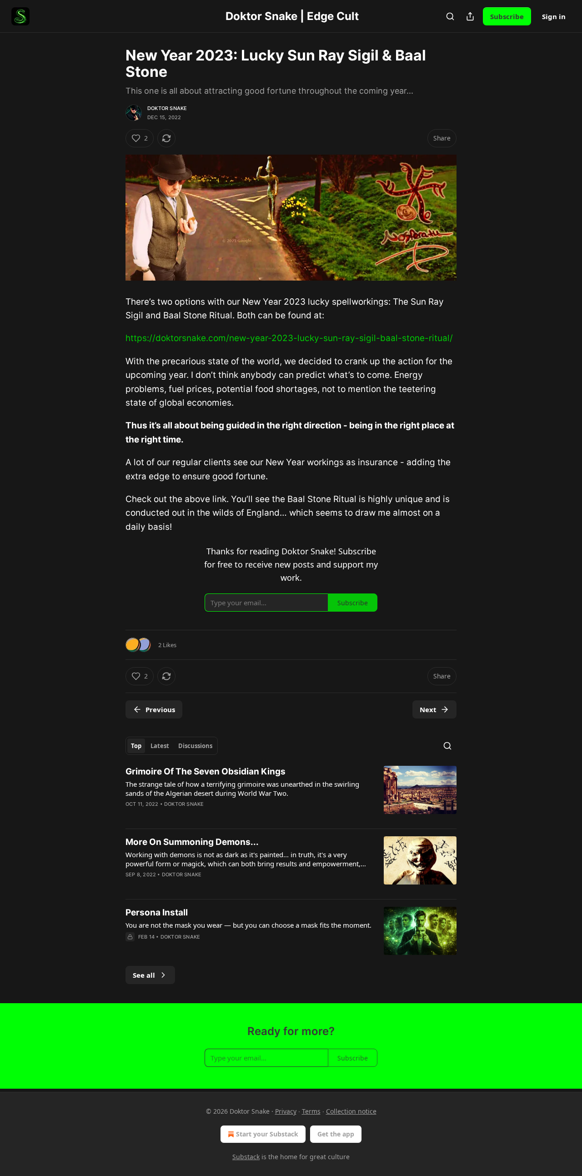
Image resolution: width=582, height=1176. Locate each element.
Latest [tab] (160, 746)
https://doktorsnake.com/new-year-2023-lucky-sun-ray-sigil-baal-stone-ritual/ (289, 338)
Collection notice (351, 1111)
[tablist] (171, 746)
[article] (291, 793)
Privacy (285, 1111)
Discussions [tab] (195, 746)
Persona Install (156, 912)
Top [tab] (136, 746)
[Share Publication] (470, 16)
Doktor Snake (167, 108)
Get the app (335, 1134)
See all (144, 975)
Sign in (554, 16)
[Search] (450, 16)
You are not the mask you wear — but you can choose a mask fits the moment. (248, 925)
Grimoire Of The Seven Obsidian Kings (205, 771)
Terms (311, 1111)
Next (428, 709)
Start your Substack (267, 1134)
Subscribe (507, 16)
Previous (160, 709)
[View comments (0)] (211, 948)
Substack (246, 1156)
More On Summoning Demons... (192, 842)
